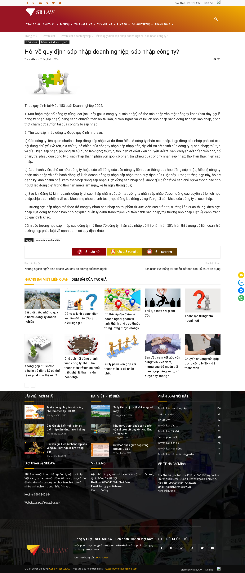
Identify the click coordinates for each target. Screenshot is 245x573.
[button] (215, 21)
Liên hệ (208, 3)
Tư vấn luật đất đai (168, 431)
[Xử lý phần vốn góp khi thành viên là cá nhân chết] (122, 347)
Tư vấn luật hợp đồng (170, 448)
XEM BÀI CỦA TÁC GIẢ (89, 279)
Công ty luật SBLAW (59, 568)
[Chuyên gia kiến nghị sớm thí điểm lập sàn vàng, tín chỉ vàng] (34, 430)
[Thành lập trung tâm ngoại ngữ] (202, 300)
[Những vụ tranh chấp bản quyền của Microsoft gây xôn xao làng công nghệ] (100, 429)
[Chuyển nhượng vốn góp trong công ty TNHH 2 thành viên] (202, 344)
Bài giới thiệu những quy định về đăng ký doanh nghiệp (41, 317)
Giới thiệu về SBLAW (187, 3)
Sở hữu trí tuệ (141, 24)
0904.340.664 (109, 482)
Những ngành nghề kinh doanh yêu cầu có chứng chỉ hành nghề (65, 269)
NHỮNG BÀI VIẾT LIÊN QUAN (46, 279)
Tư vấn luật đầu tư (168, 425)
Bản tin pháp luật (167, 437)
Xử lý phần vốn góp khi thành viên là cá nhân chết (120, 368)
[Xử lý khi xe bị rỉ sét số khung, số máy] (100, 411)
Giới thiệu (49, 24)
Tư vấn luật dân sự (168, 442)
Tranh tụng (162, 24)
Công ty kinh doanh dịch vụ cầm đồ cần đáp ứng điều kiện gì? (81, 318)
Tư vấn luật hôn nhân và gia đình (176, 454)
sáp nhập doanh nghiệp (48, 240)
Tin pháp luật (83, 24)
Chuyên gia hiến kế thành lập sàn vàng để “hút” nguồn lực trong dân (67, 448)
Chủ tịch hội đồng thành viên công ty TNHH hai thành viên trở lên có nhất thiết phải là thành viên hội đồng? (82, 368)
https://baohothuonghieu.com (121, 568)
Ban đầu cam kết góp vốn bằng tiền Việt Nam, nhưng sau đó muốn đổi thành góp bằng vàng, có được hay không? (162, 367)
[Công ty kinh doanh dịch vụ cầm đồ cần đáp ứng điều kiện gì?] (82, 299)
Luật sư (122, 24)
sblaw (34, 59)
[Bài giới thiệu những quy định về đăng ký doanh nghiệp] (42, 299)
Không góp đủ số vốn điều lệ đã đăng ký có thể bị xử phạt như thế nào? (42, 370)
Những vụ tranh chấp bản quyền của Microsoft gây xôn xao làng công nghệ (133, 429)
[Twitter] (53, 1)
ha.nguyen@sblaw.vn (111, 486)
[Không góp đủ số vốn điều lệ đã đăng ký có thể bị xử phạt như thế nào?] (42, 348)
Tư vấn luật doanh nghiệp (54, 42)
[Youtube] (60, 1)
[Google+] (34, 1)
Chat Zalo (124, 482)
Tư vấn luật (104, 24)
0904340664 (101, 557)
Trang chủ (33, 24)
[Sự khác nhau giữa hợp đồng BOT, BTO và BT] (100, 450)
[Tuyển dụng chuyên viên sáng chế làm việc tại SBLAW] (34, 412)
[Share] (47, 1)
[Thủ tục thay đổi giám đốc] (162, 298)
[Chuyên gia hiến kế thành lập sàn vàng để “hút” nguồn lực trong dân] (34, 448)
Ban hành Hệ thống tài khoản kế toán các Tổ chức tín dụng (182, 269)
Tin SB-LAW (164, 419)
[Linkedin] (40, 1)
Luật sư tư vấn (166, 414)
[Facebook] (27, 1)
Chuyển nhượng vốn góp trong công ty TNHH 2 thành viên (202, 363)
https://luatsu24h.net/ (47, 502)
